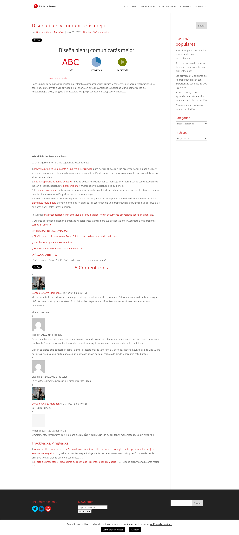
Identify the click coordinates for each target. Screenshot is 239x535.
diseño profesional (47, 190)
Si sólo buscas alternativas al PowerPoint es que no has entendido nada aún (75, 236)
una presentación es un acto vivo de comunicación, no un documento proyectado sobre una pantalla (98, 214)
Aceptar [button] (135, 529)
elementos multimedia (44, 202)
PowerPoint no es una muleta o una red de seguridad (63, 168)
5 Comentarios (101, 32)
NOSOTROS (130, 6)
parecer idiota (71, 185)
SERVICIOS (146, 6)
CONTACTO (201, 6)
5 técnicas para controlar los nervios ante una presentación (191, 54)
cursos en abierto (41, 224)
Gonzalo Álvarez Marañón (50, 32)
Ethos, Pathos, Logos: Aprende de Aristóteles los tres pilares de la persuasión (191, 96)
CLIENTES (185, 6)
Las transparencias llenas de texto (53, 181)
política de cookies (161, 524)
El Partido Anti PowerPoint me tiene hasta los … (59, 248)
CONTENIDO (166, 6)
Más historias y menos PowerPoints (53, 242)
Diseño (87, 32)
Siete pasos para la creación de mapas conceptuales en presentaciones (191, 67)
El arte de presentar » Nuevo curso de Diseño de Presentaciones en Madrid (75, 461)
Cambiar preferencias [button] (113, 529)
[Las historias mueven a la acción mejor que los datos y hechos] (32, 236)
